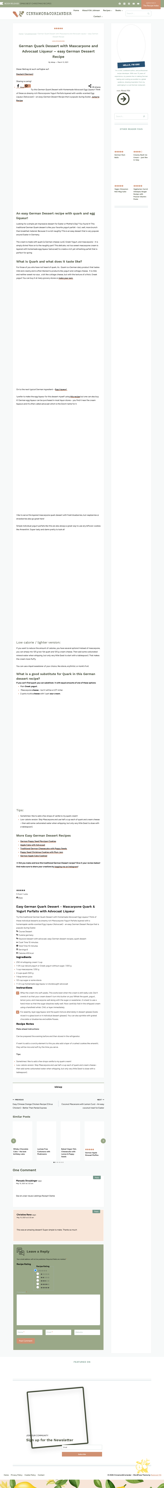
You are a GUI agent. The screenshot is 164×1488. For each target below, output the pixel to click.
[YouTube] (138, 4)
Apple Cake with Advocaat (32, 845)
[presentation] (22, 1134)
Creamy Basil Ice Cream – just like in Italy (140, 157)
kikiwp (53, 62)
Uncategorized (58, 41)
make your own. (66, 278)
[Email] (134, 4)
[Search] (144, 116)
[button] (58, 676)
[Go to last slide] (13, 1140)
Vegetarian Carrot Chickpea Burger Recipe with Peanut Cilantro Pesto (140, 194)
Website (79, 1332)
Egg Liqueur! (61, 389)
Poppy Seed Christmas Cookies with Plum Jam (41, 852)
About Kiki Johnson (91, 10)
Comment (22, 1292)
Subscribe (82, 1454)
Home (76, 10)
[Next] (103, 1140)
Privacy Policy (16, 1475)
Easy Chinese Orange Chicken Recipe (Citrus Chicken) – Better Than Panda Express (33, 1104)
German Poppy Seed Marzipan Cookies (38, 841)
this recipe (75, 396)
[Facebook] (120, 4)
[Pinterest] (129, 4)
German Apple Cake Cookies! (33, 856)
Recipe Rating (24, 1264)
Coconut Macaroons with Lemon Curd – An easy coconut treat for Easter (82, 1104)
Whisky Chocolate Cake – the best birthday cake (20, 1151)
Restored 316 (156, 1475)
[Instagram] (124, 4)
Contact (41, 1475)
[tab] (54, 1162)
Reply (97, 1177)
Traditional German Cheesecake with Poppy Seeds (43, 848)
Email (50, 1332)
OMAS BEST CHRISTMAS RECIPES (35, 3)
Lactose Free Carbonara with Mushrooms (43, 1151)
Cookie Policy (30, 1475)
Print (20, 898)
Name (21, 1332)
